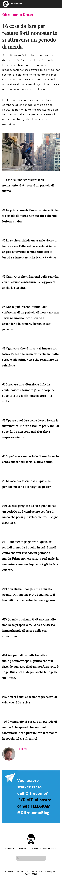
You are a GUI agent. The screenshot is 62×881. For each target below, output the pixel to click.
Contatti (23, 848)
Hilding (22, 749)
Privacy (35, 848)
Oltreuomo (9, 848)
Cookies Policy (49, 848)
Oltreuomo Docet (17, 14)
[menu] (57, 4)
